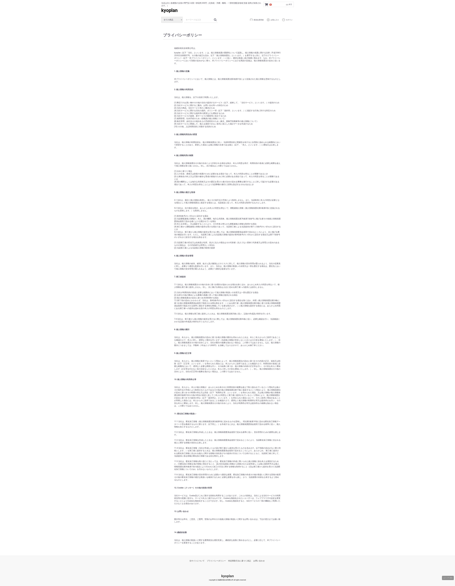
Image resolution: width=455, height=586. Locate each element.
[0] (266, 4)
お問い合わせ (259, 561)
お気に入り (275, 20)
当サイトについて (197, 561)
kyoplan (169, 10)
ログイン (289, 20)
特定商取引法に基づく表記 (239, 561)
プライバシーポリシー (216, 561)
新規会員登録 (259, 20)
